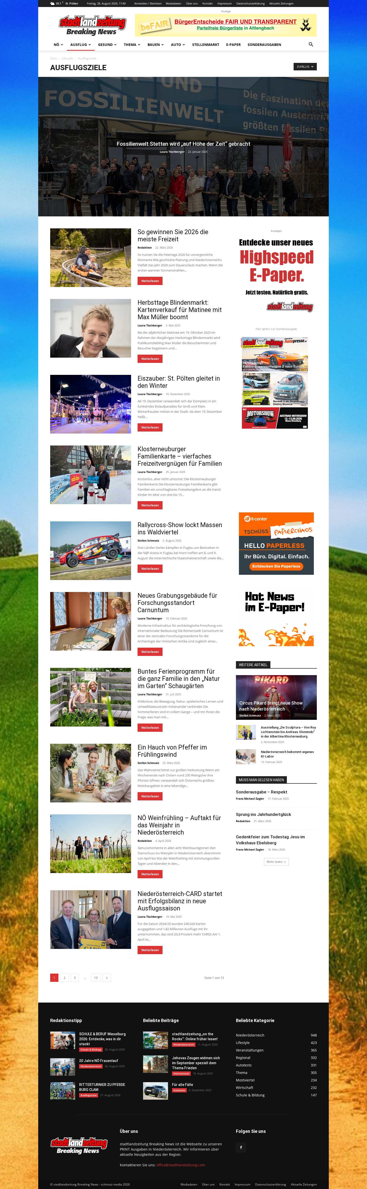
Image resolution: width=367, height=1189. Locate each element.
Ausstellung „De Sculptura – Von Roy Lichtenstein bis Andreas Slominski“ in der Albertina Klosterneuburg (288, 732)
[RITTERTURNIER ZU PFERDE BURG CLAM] (62, 1091)
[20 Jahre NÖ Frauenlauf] (62, 1067)
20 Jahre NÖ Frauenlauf (98, 1061)
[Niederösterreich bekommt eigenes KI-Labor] (246, 756)
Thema (130, 44)
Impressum (224, 3)
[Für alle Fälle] (155, 1091)
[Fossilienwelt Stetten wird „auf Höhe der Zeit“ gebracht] (183, 146)
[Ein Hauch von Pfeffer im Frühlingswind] (90, 773)
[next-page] (107, 978)
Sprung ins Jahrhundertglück (263, 814)
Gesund (105, 44)
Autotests (179, 1090)
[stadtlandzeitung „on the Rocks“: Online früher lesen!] (155, 1040)
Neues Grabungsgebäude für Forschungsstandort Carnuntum (177, 603)
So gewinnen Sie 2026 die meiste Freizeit (173, 235)
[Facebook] (241, 1148)
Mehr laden (275, 862)
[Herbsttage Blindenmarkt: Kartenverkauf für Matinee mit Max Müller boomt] (90, 328)
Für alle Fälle (182, 1085)
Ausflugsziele (89, 1095)
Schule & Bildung (91, 1049)
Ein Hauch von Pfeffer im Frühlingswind (172, 751)
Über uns (192, 3)
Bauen (154, 44)
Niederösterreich (91, 1066)
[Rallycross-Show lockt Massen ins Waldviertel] (90, 550)
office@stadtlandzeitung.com (181, 1165)
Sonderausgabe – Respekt (261, 791)
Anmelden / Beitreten (148, 3)
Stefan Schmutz (148, 540)
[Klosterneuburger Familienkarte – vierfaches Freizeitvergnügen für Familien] (90, 475)
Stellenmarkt (205, 44)
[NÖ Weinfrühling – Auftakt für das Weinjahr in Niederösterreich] (90, 843)
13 (96, 978)
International (181, 1073)
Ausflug (78, 44)
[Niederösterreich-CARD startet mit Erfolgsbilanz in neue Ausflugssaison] (90, 919)
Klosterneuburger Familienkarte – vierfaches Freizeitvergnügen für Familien (180, 456)
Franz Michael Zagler (250, 798)
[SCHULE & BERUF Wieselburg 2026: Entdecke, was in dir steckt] (62, 1040)
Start (53, 58)
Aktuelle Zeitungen (281, 3)
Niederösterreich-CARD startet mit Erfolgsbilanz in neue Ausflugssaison (180, 901)
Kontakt (207, 3)
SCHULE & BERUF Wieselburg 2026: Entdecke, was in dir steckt (102, 1039)
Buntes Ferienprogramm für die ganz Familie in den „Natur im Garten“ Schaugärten (179, 679)
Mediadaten (173, 3)
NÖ (56, 44)
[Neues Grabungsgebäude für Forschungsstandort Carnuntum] (90, 621)
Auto (176, 44)
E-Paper (233, 44)
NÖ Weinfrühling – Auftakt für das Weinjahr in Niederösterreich (179, 825)
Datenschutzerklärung (250, 3)
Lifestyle (67, 58)
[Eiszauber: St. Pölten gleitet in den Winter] (90, 404)
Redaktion (145, 247)
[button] (311, 45)
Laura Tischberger (172, 151)
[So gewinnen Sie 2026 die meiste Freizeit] (90, 257)
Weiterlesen (150, 281)
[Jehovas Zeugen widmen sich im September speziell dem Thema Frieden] (155, 1064)
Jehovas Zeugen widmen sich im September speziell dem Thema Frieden (196, 1063)
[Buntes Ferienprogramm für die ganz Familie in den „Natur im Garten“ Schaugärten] (90, 697)
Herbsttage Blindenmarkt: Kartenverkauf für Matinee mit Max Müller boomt (180, 310)
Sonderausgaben (264, 44)
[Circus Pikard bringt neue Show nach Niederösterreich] (276, 697)
